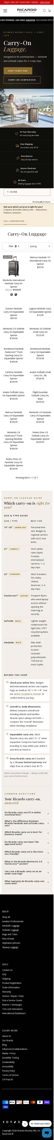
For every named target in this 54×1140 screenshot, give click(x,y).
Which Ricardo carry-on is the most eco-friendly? (24, 852)
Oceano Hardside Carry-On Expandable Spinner (14, 312)
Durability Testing (10, 1057)
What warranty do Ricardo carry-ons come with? (24, 882)
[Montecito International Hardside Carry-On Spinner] (13, 266)
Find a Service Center (12, 1000)
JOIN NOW (45, 2)
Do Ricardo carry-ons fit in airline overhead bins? (23, 813)
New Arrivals (8, 938)
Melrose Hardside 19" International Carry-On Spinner (40, 260)
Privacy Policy (8, 1070)
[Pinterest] (11, 1122)
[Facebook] (3, 1122)
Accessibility (7, 1066)
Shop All (6, 917)
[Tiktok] (14, 1122)
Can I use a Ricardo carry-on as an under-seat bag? (23, 872)
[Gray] (11, 294)
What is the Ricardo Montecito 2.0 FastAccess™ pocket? (23, 862)
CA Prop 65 (7, 1079)
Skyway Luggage (10, 947)
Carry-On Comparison (22, 80)
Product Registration (11, 983)
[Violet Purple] (15, 294)
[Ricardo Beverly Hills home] (27, 11)
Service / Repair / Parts (13, 996)
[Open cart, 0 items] (49, 10)
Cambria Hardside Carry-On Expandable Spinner (14, 375)
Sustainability (8, 1062)
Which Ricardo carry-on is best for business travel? (23, 833)
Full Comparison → (15, 221)
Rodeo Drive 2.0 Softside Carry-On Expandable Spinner (40, 435)
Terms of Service (10, 1075)
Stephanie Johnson (11, 942)
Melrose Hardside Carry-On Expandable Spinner (14, 415)
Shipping (6, 978)
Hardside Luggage (11, 925)
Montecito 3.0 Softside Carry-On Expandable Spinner (13, 332)
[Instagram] (7, 1122)
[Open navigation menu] (8, 10)
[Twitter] (19, 1122)
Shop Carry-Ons (18, 71)
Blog (4, 1044)
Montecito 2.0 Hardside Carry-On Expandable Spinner (40, 415)
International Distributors (14, 1013)
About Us (6, 1036)
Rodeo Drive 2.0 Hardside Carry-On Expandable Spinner (13, 462)
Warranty (6, 991)
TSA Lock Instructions (12, 1009)
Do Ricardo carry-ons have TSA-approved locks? (22, 843)
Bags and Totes (9, 934)
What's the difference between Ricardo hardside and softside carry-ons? (25, 823)
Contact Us (7, 970)
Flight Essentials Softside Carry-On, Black (40, 395)
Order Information (11, 987)
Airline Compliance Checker (27, 693)
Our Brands (7, 1040)
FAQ (4, 974)
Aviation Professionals (13, 921)
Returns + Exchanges (12, 1004)
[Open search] (44, 10)
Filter (13, 192)
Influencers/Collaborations (14, 1049)
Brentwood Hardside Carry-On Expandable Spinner (40, 352)
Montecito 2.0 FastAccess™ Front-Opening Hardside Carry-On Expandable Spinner (14, 439)
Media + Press (9, 1053)
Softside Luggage (10, 930)
